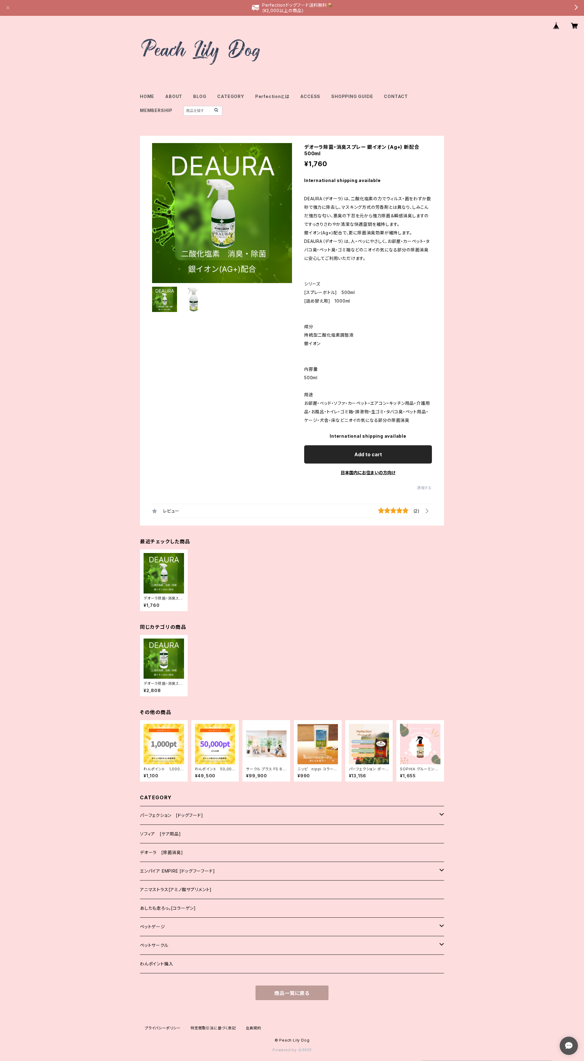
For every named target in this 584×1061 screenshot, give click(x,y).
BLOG (199, 96)
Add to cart (368, 454)
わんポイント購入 (156, 963)
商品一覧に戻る (292, 993)
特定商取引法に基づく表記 (213, 1028)
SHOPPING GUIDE (352, 96)
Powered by (285, 1050)
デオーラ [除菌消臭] (161, 852)
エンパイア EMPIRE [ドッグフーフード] (177, 871)
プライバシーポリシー (163, 1028)
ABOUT (173, 96)
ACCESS (310, 96)
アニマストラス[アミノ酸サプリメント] (176, 889)
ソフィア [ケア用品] (160, 833)
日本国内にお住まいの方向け (368, 472)
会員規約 (253, 1028)
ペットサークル (154, 945)
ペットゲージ (152, 926)
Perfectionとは (272, 96)
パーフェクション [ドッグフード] (171, 815)
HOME (147, 96)
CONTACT (396, 96)
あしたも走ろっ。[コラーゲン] (168, 908)
